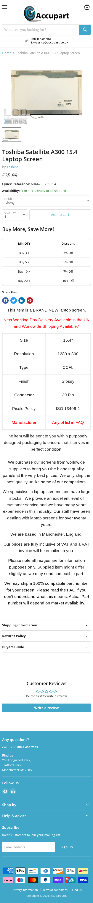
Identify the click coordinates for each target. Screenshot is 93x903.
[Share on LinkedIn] (21, 300)
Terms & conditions (55, 890)
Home (6, 53)
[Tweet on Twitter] (13, 300)
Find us (77, 890)
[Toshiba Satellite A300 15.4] (11, 134)
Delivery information (24, 890)
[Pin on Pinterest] (30, 300)
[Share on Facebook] (5, 300)
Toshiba (12, 167)
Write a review (46, 707)
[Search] (85, 30)
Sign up (67, 847)
